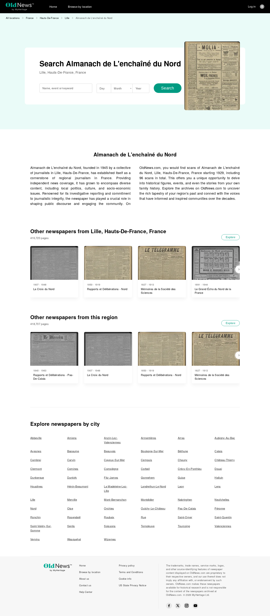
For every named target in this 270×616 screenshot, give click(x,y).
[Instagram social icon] (187, 606)
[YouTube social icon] (195, 606)
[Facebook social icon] (169, 606)
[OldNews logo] (20, 5)
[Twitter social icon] (178, 606)
